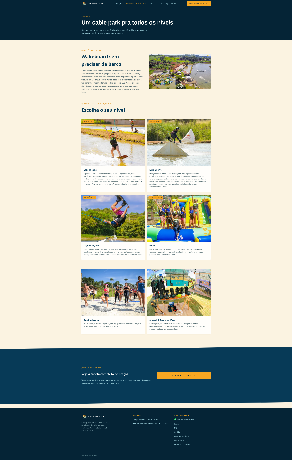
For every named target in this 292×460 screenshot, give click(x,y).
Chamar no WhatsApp (185, 419)
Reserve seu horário (198, 4)
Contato (153, 4)
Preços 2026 (179, 440)
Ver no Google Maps (182, 444)
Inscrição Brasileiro (136, 4)
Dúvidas (172, 4)
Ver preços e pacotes (183, 375)
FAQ (161, 4)
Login (176, 424)
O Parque (118, 4)
